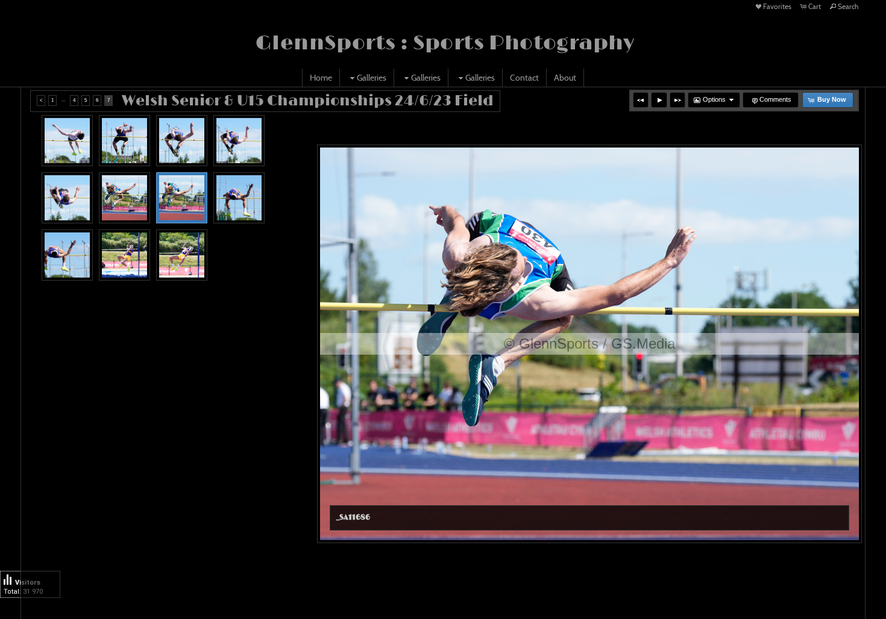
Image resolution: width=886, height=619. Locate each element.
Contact (524, 77)
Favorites (777, 6)
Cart (814, 6)
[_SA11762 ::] (67, 255)
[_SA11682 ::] (67, 197)
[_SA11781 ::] (124, 255)
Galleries (371, 77)
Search (848, 6)
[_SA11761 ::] (239, 197)
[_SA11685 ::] (124, 197)
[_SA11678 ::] (124, 140)
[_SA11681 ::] (239, 140)
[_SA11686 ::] (181, 197)
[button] (641, 100)
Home (321, 77)
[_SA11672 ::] (67, 140)
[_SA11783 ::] (181, 255)
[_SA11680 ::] (181, 140)
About (565, 77)
